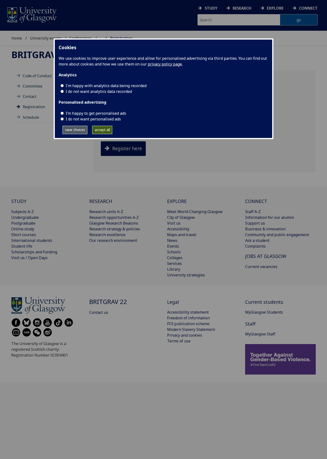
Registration (34, 107)
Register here (127, 148)
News (172, 240)
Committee (32, 86)
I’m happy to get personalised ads (96, 113)
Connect (308, 8)
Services (174, 263)
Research (242, 8)
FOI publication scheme (188, 323)
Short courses (23, 234)
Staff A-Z (253, 211)
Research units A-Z (106, 211)
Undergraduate (25, 217)
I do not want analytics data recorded (99, 91)
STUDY (18, 201)
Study (211, 8)
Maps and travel (181, 234)
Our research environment (113, 240)
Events (173, 246)
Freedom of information (188, 318)
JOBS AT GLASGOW (265, 256)
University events (46, 38)
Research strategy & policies (114, 229)
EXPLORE (177, 201)
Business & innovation (265, 229)
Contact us (98, 312)
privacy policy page (165, 64)
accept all (102, 129)
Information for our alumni (269, 217)
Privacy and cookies (184, 335)
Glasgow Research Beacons (113, 223)
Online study (22, 229)
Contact (29, 96)
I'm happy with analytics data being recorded (106, 85)
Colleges (174, 257)
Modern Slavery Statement (191, 329)
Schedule (31, 117)
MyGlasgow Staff (260, 334)
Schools (174, 252)
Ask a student (257, 240)
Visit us (173, 223)
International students (31, 240)
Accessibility (178, 229)
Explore (275, 8)
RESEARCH (100, 201)
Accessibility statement (188, 312)
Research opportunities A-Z (114, 217)
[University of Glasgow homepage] (31, 14)
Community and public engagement (277, 234)
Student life (21, 246)
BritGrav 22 (40, 54)
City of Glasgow (181, 217)
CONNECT (256, 201)
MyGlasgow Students (264, 312)
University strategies (186, 275)
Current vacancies (261, 266)
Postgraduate (23, 223)
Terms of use (179, 341)
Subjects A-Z (22, 211)
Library (173, 269)
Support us (255, 223)
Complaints (255, 246)
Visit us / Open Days (29, 257)
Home (16, 38)
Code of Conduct (37, 75)
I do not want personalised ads (93, 119)
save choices (75, 129)
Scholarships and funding (34, 252)
